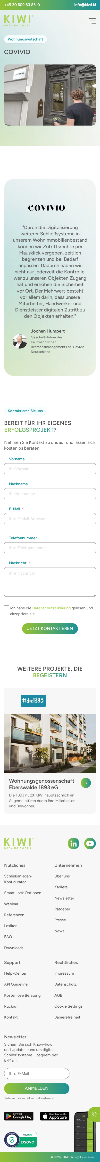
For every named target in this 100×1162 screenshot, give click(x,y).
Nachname (18, 484)
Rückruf (11, 1006)
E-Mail (14, 509)
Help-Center (15, 973)
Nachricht (17, 563)
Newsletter (64, 898)
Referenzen (14, 915)
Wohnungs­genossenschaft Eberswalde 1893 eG (42, 784)
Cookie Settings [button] (68, 1006)
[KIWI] (18, 21)
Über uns (62, 876)
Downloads (14, 948)
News (59, 931)
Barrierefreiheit (67, 1017)
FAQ (8, 936)
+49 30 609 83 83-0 (22, 4)
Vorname (17, 459)
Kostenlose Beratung (22, 995)
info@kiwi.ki (85, 4)
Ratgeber (62, 909)
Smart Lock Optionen (22, 893)
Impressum (64, 973)
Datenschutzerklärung (51, 608)
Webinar (11, 904)
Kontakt (11, 1017)
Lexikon (10, 925)
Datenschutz (65, 984)
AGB (58, 995)
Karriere (61, 887)
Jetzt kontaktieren (50, 628)
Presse (60, 920)
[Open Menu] (92, 21)
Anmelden (37, 1088)
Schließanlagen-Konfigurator (18, 879)
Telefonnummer (23, 538)
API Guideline (16, 984)
